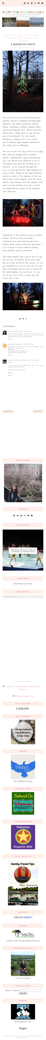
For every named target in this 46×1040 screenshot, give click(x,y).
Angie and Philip (13, 360)
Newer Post (8, 411)
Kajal (9, 331)
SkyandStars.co (23, 1037)
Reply (10, 339)
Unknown (11, 344)
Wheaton (23, 40)
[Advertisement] (23, 438)
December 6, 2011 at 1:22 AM (29, 360)
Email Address (12, 990)
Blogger (27, 681)
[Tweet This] (23, 319)
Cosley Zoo (11, 35)
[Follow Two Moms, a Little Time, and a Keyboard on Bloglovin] (23, 918)
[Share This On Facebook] (20, 319)
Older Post (38, 411)
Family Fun (32, 38)
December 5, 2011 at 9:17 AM (24, 344)
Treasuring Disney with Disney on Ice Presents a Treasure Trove (23, 550)
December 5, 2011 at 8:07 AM (21, 331)
